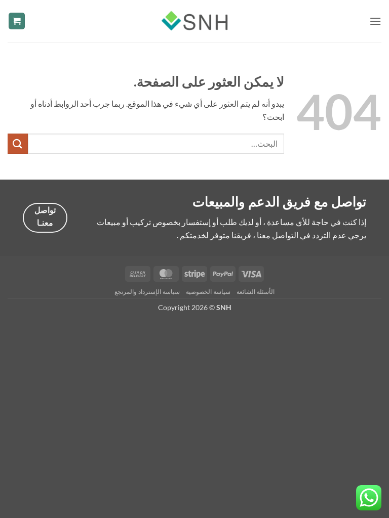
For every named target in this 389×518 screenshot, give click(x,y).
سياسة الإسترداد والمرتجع (146, 291)
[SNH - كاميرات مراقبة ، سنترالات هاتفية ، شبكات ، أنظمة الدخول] (194, 21)
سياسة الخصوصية (208, 291)
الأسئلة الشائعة (256, 291)
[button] (375, 21)
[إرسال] (18, 143)
